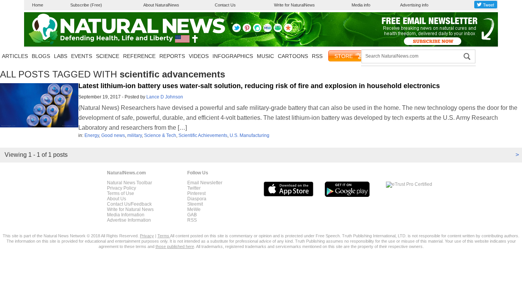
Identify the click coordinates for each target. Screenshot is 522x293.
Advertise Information (129, 220)
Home (37, 5)
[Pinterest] (247, 30)
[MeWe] (267, 30)
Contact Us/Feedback (129, 204)
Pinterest (196, 193)
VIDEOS (199, 56)
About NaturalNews (161, 5)
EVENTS (81, 56)
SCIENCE (107, 56)
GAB (192, 214)
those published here (175, 246)
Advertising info (414, 5)
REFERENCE (139, 56)
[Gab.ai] (278, 30)
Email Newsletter (204, 182)
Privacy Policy (121, 188)
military (134, 135)
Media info (361, 5)
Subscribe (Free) (86, 5)
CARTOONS (293, 56)
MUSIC (265, 56)
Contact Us (225, 5)
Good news (113, 135)
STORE (343, 56)
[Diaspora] (288, 30)
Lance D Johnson (164, 97)
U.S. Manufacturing (249, 135)
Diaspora (196, 198)
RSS (317, 56)
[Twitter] (236, 30)
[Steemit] (257, 30)
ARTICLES (15, 56)
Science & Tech (160, 135)
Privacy (147, 235)
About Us (116, 198)
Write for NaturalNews (294, 5)
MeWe (194, 209)
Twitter (194, 188)
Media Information (125, 214)
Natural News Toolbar (129, 182)
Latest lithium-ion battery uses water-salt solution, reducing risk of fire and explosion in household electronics (259, 86)
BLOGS (41, 56)
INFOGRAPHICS (232, 56)
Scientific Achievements (202, 135)
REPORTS (172, 56)
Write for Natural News (130, 209)
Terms (163, 235)
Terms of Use (120, 193)
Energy (91, 135)
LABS (60, 56)
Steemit (195, 204)
